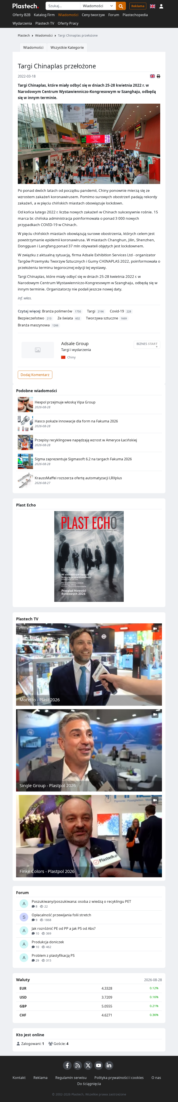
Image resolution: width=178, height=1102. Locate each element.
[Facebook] (67, 1065)
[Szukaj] (121, 6)
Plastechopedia (135, 14)
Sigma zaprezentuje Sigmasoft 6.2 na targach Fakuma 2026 (83, 459)
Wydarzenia (22, 23)
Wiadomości (68, 14)
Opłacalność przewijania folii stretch (61, 915)
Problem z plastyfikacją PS (53, 955)
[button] (161, 6)
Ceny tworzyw (93, 14)
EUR (23, 988)
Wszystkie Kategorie (67, 47)
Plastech (24, 35)
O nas (156, 1077)
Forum (113, 14)
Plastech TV (44, 23)
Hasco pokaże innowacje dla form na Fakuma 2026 (76, 421)
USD (23, 997)
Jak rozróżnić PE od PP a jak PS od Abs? (64, 928)
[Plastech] (26, 5)
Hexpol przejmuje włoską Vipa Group (65, 402)
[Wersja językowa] (152, 6)
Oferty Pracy (68, 23)
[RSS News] (77, 1065)
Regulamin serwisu (71, 1077)
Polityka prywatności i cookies (119, 1077)
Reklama (137, 6)
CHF (23, 1015)
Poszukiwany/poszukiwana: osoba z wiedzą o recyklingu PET (81, 901)
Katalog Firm (44, 14)
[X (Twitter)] (88, 1065)
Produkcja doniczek (48, 942)
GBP (23, 1006)
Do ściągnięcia (89, 1083)
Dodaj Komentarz (35, 374)
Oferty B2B (21, 14)
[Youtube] (98, 1065)
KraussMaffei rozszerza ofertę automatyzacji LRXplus (78, 478)
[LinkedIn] (109, 1065)
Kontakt (19, 1077)
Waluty (23, 979)
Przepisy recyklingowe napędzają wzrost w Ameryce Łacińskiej (86, 440)
